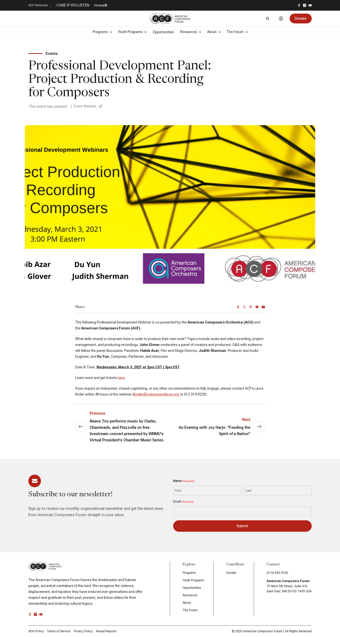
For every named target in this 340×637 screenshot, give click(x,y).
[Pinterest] (250, 307)
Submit (242, 526)
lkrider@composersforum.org (156, 394)
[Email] (263, 307)
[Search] (267, 18)
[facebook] (299, 5)
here (121, 378)
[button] (301, 18)
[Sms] (257, 307)
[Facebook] (238, 307)
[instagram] (304, 5)
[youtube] (310, 5)
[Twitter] (244, 307)
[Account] (280, 18)
